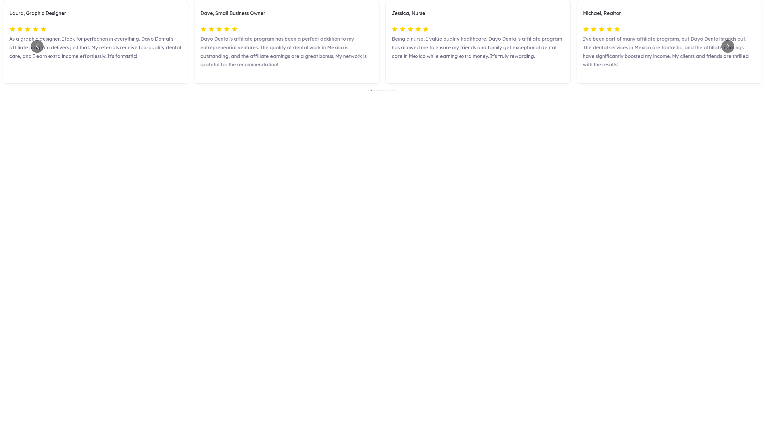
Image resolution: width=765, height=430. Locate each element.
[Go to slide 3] (374, 90)
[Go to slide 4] (377, 90)
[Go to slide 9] (392, 90)
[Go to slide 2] (371, 90)
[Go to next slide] (727, 46)
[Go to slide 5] (380, 90)
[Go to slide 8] (389, 90)
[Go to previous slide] (37, 46)
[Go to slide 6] (383, 90)
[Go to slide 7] (386, 90)
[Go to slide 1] (368, 90)
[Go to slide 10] (395, 90)
